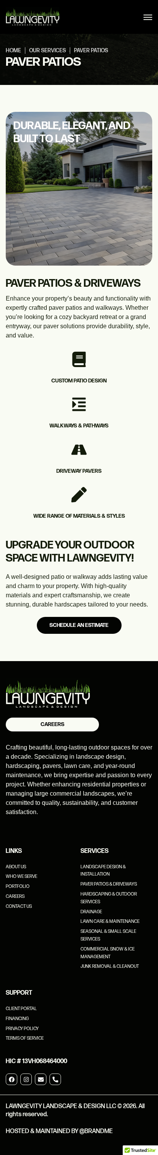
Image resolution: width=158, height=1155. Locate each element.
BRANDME (98, 1131)
